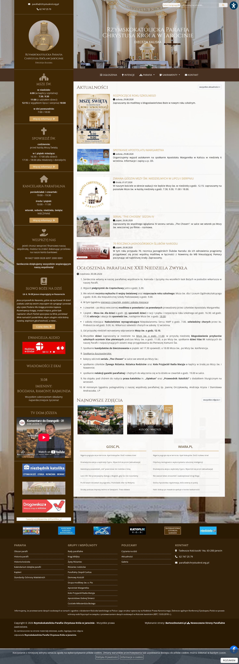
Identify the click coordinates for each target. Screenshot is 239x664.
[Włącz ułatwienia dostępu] (233, 5)
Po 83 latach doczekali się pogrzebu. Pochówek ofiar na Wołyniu (107, 482)
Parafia (147, 74)
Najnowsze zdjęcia (100, 400)
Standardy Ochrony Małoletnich (29, 577)
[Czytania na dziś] (43, 487)
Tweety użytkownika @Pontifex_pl (44, 519)
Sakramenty (170, 74)
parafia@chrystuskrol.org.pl (45, 4)
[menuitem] (109, 74)
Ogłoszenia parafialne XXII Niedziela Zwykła (132, 268)
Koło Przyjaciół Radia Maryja (81, 593)
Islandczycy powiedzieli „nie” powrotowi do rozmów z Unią (105, 469)
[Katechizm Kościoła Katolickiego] (36, 531)
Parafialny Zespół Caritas (80, 572)
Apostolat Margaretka (78, 587)
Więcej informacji (43, 118)
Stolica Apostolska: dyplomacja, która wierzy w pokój (175, 482)
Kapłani (17, 572)
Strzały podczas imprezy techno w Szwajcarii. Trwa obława (105, 489)
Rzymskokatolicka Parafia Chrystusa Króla (147, 35)
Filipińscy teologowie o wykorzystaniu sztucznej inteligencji (178, 462)
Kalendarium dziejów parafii (27, 567)
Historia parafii (21, 556)
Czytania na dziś (129, 551)
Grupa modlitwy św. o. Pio (80, 582)
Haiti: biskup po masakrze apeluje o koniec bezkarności (176, 489)
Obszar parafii (21, 551)
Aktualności (92, 87)
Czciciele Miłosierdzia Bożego (81, 603)
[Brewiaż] (143, 531)
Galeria (124, 561)
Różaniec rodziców (77, 567)
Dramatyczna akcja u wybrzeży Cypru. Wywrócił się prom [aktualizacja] (110, 462)
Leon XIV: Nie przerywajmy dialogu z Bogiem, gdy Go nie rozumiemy (109, 476)
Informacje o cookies (132, 657)
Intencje (129, 74)
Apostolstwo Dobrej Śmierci (81, 598)
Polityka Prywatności (107, 657)
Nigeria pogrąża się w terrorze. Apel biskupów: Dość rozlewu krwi (108, 455)
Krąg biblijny (74, 556)
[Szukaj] (223, 5)
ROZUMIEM (229, 660)
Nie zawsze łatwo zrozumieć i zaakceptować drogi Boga (176, 476)
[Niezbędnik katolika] (43, 469)
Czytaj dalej (42, 326)
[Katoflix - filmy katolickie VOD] (107, 531)
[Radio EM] (213, 531)
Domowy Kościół (76, 577)
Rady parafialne (75, 551)
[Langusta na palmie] (72, 531)
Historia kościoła (22, 561)
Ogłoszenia (109, 74)
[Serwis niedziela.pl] (178, 531)
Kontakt (192, 74)
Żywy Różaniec (75, 561)
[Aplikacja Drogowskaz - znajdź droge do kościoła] (43, 505)
